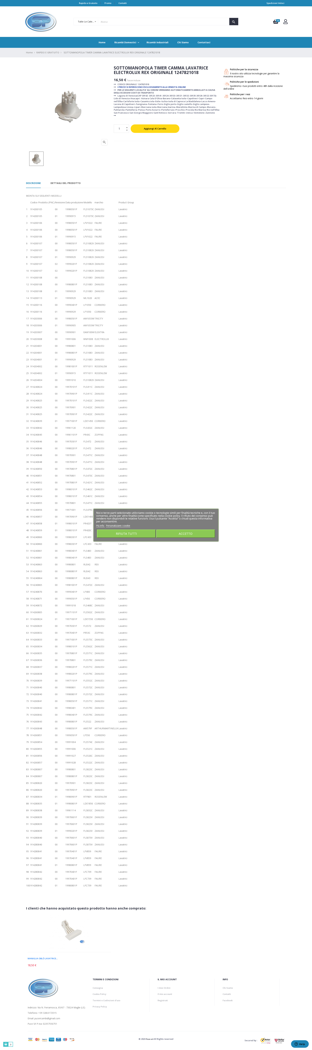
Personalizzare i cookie (118, 525)
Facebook (228, 1000)
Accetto (185, 534)
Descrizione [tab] (33, 183)
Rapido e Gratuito (88, 3)
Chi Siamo (228, 987)
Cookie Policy (99, 994)
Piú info (100, 525)
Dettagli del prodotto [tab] (66, 183)
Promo (107, 3)
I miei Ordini (164, 987)
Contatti (122, 3)
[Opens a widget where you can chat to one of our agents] (300, 1044)
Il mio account (165, 994)
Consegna (98, 987)
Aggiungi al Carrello (155, 128)
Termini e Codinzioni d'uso (106, 1000)
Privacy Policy (100, 1006)
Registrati (163, 1000)
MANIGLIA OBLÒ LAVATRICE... (43, 958)
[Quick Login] (285, 22)
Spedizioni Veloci (275, 3)
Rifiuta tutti (126, 534)
